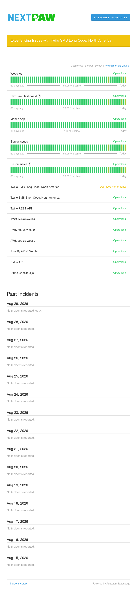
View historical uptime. (117, 65)
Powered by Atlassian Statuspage (111, 583)
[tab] (11, 80)
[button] (110, 17)
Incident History (17, 583)
